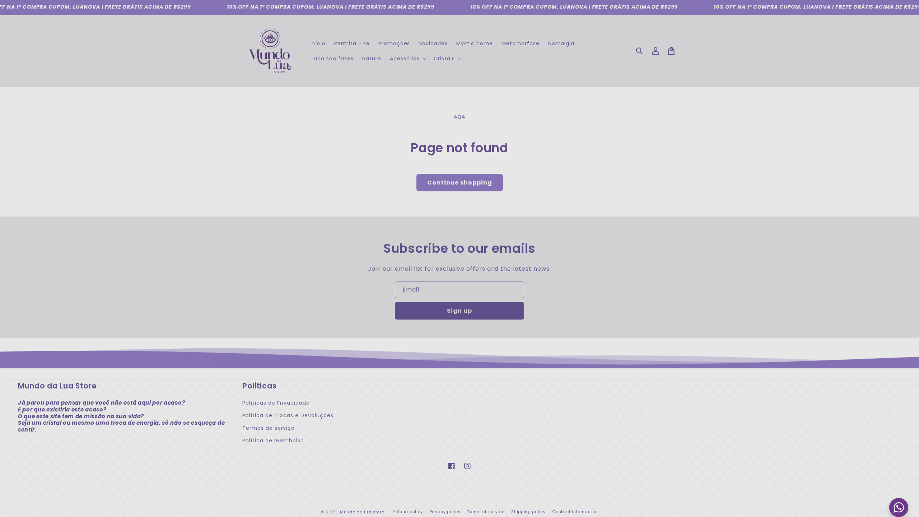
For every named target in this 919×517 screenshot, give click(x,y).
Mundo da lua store (362, 512)
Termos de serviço (268, 428)
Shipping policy (528, 511)
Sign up (459, 311)
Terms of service (485, 511)
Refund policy (407, 511)
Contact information (575, 511)
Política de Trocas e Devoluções (287, 415)
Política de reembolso (273, 440)
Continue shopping (459, 182)
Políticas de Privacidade (276, 402)
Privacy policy (445, 511)
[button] (640, 51)
